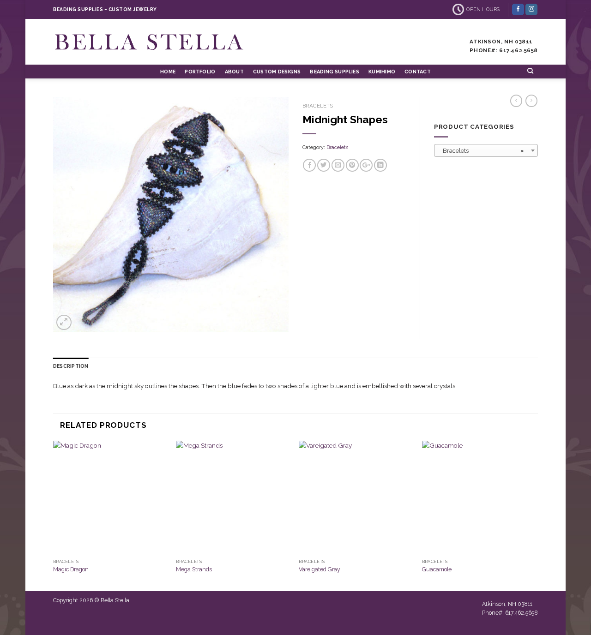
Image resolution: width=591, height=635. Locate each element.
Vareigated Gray (319, 569)
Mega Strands (194, 569)
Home (167, 72)
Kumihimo (381, 72)
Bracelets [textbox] (483, 150)
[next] (535, 515)
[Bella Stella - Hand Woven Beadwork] (150, 42)
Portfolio (200, 72)
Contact (417, 72)
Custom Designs (277, 72)
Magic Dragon (71, 569)
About (234, 72)
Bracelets (317, 105)
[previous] (53, 515)
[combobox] (486, 150)
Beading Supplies (334, 72)
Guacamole (437, 569)
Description (70, 366)
